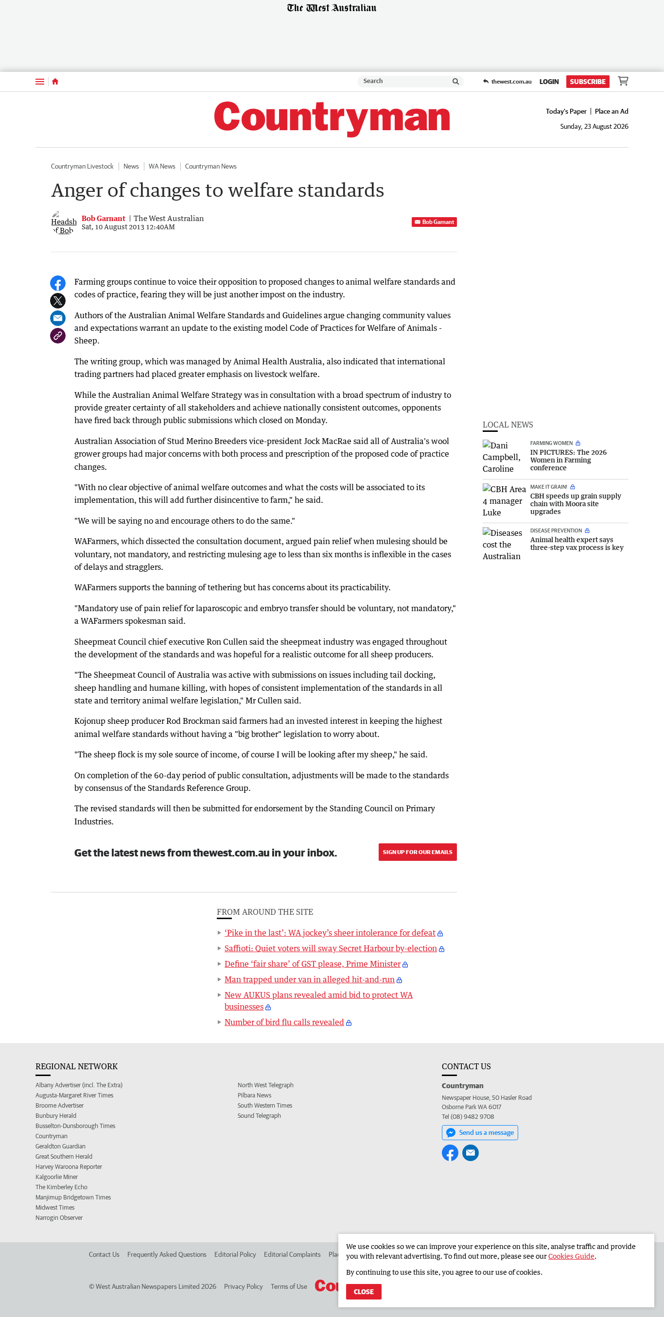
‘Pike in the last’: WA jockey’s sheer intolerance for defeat (330, 933)
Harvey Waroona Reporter (68, 1166)
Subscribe (588, 82)
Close (364, 1292)
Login (549, 82)
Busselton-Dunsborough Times (75, 1125)
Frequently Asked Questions (167, 1254)
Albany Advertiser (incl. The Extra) (78, 1085)
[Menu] (39, 81)
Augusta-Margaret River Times (74, 1095)
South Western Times (265, 1105)
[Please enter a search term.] (456, 81)
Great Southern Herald (63, 1156)
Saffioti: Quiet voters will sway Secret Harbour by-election (331, 948)
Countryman (51, 1136)
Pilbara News (254, 1095)
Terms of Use (289, 1286)
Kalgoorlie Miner (56, 1176)
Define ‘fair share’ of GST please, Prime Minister (313, 964)
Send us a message (486, 1132)
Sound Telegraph (259, 1115)
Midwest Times (54, 1207)
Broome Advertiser (59, 1105)
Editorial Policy (235, 1254)
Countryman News (211, 166)
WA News (162, 166)
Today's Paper (566, 111)
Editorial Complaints (292, 1254)
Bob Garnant (438, 222)
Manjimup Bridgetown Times (73, 1197)
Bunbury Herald (55, 1115)
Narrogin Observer (59, 1217)
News (131, 166)
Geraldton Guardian (60, 1146)
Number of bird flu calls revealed (284, 1022)
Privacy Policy (243, 1286)
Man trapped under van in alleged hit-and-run (310, 979)
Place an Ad (612, 111)
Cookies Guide (571, 1256)
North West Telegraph (266, 1085)
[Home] (55, 81)
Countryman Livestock (82, 166)
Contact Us (104, 1254)
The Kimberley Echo (61, 1187)
